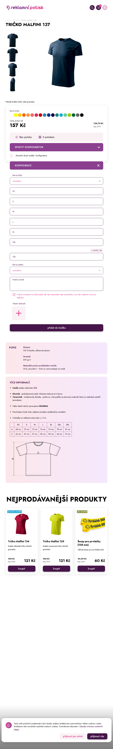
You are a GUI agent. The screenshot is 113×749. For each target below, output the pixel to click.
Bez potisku (25, 137)
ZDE (35, 388)
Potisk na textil (18, 279)
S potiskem (48, 137)
